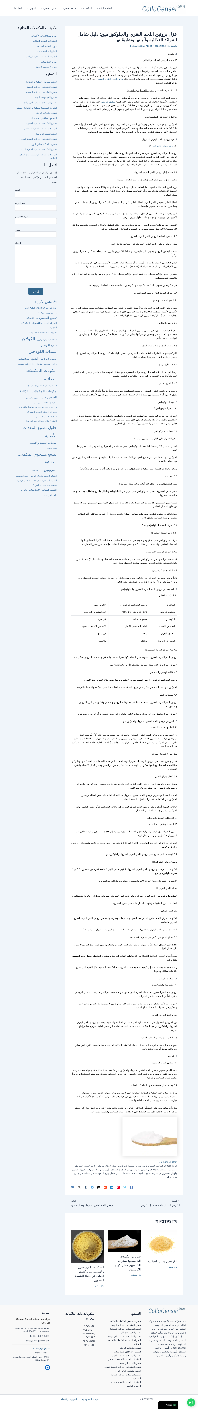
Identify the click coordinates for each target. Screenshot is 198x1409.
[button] (82, 8)
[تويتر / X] (79, 1187)
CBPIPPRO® (88, 1333)
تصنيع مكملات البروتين (46, 112)
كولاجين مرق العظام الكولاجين (41, 307)
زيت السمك (33, 385)
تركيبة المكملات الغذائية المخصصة (30, 364)
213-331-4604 (42, 1352)
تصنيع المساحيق (51, 448)
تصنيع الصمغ (38, 403)
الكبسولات (30, 318)
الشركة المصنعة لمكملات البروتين (43, 476)
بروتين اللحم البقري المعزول (109, 78)
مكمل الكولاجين (48, 358)
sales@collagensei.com (37, 1340)
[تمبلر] (85, 1187)
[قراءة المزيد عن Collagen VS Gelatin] (160, 1243)
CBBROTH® (89, 1329)
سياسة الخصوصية (90, 1399)
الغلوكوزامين (40, 397)
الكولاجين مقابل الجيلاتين (162, 1261)
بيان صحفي (172, 1267)
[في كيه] (72, 1187)
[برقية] (92, 1187)
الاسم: (17, 190)
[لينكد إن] (111, 1187)
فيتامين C (36, 485)
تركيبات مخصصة (50, 364)
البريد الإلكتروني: (22, 216)
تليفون (17, 230)
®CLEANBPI (88, 1341)
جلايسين (29, 397)
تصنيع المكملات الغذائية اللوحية (42, 86)
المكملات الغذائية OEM (48, 386)
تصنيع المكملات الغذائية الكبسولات (40, 102)
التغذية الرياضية (49, 480)
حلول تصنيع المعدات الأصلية (40, 431)
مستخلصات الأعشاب (27, 407)
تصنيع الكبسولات (46, 318)
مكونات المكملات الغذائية (41, 374)
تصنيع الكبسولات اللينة (46, 97)
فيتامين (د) (24, 490)
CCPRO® (90, 1337)
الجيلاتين (52, 397)
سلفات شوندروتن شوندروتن (47, 339)
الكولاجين (27, 338)
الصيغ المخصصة (28, 358)
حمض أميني (81, 105)
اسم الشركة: (20, 203)
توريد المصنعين (22, 476)
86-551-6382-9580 (39, 1336)
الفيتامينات (50, 495)
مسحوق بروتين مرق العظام (47, 313)
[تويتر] (124, 1187)
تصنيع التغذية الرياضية (46, 133)
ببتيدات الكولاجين (43, 351)
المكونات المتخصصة (47, 51)
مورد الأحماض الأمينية (46, 66)
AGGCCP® (89, 1325)
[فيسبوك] (131, 1187)
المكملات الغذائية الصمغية (47, 407)
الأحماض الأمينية (46, 302)
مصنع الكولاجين (49, 345)
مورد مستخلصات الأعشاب (44, 35)
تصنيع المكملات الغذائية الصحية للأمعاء (38, 139)
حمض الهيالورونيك (50, 412)
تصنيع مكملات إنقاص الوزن (43, 144)
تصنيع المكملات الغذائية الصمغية (41, 92)
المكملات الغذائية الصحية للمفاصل (40, 128)
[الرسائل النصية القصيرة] (98, 1187)
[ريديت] (105, 1187)
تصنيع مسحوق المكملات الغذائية (41, 81)
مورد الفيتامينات (49, 61)
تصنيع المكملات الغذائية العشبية (41, 123)
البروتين (123, 153)
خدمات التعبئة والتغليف (43, 442)
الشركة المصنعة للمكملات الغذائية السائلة (36, 107)
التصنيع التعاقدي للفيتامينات (43, 118)
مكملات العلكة (50, 402)
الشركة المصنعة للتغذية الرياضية (41, 56)
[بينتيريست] (118, 1187)
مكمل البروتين (108, 101)
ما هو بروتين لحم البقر (163, 145)
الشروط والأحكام (69, 1399)
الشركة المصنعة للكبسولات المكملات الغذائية (39, 325)
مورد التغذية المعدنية (47, 46)
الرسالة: (18, 243)
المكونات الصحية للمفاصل (44, 40)
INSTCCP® (89, 1345)
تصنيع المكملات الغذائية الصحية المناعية (37, 149)
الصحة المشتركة (34, 412)
